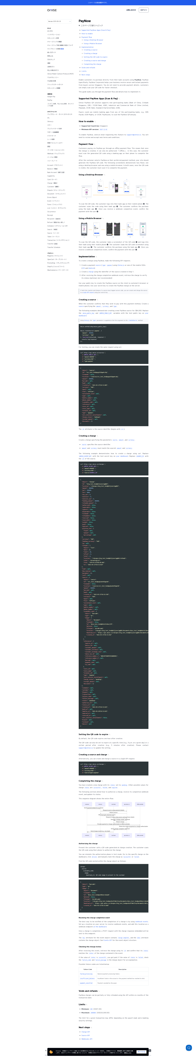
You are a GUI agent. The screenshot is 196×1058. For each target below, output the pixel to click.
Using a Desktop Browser (93, 40)
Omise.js (50, 121)
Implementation (87, 47)
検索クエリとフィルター (55, 143)
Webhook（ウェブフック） (56, 154)
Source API (85, 1035)
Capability (51, 176)
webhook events (141, 921)
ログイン (144, 10)
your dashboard (122, 456)
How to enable (87, 33)
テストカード (51, 136)
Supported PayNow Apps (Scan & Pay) (95, 30)
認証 (48, 146)
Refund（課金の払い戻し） (56, 222)
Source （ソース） (53, 233)
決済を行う (51, 67)
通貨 (48, 63)
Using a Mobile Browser (93, 43)
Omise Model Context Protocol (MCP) (60, 74)
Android (91, 268)
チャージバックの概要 (54, 42)
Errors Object (52, 197)
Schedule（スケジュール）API (57, 226)
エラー (49, 125)
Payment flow (86, 37)
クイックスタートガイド (55, 84)
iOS (83, 268)
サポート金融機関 (53, 132)
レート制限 (51, 139)
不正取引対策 (51, 81)
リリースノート (52, 161)
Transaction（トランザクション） (58, 240)
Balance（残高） (53, 169)
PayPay (49, 100)
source (98, 265)
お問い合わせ (131, 10)
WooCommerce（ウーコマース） (58, 270)
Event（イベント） (53, 201)
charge (91, 272)
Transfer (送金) (52, 244)
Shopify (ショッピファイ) (55, 266)
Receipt (50, 215)
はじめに (50, 31)
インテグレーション (53, 34)
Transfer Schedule (53, 247)
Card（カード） (52, 179)
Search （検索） (52, 229)
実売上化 (50, 56)
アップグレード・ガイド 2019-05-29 (59, 114)
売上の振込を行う (53, 70)
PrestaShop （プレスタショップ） (58, 263)
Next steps (85, 75)
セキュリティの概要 (55, 88)
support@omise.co (134, 135)
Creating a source (90, 50)
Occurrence (51, 212)
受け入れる (141, 1052)
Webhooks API (86, 1039)
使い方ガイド (51, 52)
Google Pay (51, 97)
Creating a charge (90, 53)
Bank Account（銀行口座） (56, 172)
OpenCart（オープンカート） (57, 259)
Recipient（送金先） (54, 219)
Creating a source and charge (95, 60)
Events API (108, 940)
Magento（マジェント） (55, 256)
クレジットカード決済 (54, 129)
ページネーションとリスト (56, 150)
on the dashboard (99, 926)
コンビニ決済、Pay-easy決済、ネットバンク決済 (60, 105)
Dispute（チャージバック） (56, 190)
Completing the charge (92, 64)
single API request (88, 292)
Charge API (85, 1032)
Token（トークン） (53, 237)
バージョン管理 (52, 157)
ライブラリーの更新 (55, 49)
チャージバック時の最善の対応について (60, 45)
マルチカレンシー (53, 77)
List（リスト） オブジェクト (56, 208)
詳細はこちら (127, 1053)
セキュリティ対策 (53, 38)
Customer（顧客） (53, 187)
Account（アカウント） (55, 165)
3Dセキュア (51, 59)
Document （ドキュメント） (56, 194)
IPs (48, 118)
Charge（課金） (52, 183)
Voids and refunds (88, 67)
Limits (83, 71)
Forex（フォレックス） (55, 204)
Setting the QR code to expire (95, 57)
